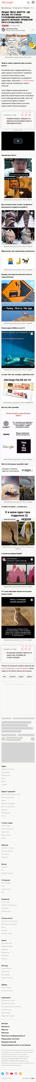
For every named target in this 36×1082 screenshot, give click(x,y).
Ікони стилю (5, 832)
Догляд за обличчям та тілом (10, 794)
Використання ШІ (8, 1042)
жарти (21, 676)
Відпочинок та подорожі (9, 924)
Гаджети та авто (6, 933)
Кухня (3, 864)
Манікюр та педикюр (8, 803)
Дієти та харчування (8, 807)
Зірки (3, 766)
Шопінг (3, 838)
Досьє (3, 778)
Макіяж (3, 800)
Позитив (5, 25)
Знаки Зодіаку (5, 1013)
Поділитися (33, 30)
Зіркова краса (5, 775)
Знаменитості (5, 772)
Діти (2, 892)
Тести (3, 927)
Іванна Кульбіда (12, 29)
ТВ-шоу (4, 966)
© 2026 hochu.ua (6, 1078)
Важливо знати (6, 911)
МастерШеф (5, 974)
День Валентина (6, 943)
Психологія (4, 908)
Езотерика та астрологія (9, 921)
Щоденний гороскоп (7, 1016)
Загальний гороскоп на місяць (11, 1006)
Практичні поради (7, 829)
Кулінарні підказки (7, 873)
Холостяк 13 (5, 971)
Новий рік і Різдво (7, 946)
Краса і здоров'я (8, 792)
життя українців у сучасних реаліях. (15, 668)
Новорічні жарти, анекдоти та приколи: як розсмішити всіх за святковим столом (19, 121)
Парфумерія (5, 813)
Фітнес (3, 816)
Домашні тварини (7, 851)
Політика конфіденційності (13, 1036)
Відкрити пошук (28, 2)
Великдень (5, 955)
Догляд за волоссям (7, 797)
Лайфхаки (4, 857)
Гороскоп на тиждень (8, 1003)
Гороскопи (5, 998)
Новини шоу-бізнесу (7, 769)
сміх (4, 676)
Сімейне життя (6, 889)
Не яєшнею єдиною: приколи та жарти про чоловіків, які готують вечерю (19, 655)
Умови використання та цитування (16, 1045)
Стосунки (5, 880)
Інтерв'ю (4, 784)
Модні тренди (5, 835)
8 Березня (4, 949)
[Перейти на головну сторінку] (7, 2)
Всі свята (4, 958)
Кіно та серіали (6, 987)
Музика (3, 781)
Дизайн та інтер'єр (7, 848)
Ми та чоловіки (6, 883)
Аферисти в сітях (7, 978)
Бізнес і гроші (5, 902)
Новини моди (5, 826)
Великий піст (5, 952)
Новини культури (6, 990)
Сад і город (5, 854)
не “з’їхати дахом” (27, 81)
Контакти (5, 1027)
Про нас (4, 1030)
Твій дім (4, 845)
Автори (4, 1024)
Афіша (4, 985)
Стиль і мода (6, 823)
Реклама (5, 1033)
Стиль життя (6, 918)
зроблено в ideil (28, 1078)
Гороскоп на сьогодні (8, 1000)
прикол (29, 676)
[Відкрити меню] (33, 2)
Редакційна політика (10, 1039)
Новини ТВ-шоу (6, 968)
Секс (3, 886)
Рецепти (4, 867)
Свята (3, 940)
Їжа (2, 870)
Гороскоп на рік (6, 1010)
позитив (12, 676)
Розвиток (5, 899)
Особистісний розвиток (9, 905)
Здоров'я (4, 810)
